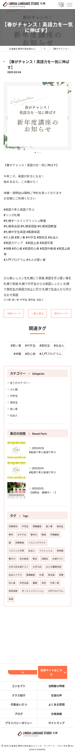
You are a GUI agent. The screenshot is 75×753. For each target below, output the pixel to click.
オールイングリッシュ (33, 590)
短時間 (60, 550)
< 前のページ (14, 313)
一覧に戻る (37, 313)
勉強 (44, 534)
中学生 (23, 299)
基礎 (35, 582)
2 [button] (37, 152)
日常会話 (24, 582)
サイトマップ (56, 723)
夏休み (34, 534)
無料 (11, 534)
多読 (44, 582)
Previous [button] (7, 117)
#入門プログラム (51, 353)
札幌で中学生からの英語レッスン (41, 283)
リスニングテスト (37, 542)
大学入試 (37, 566)
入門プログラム (55, 590)
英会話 (51, 574)
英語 (11, 598)
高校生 (31, 299)
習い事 (15, 299)
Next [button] (67, 117)
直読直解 (13, 590)
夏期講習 (37, 526)
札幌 (41, 574)
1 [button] (35, 152)
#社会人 (59, 345)
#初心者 (30, 353)
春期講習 (30, 574)
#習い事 (16, 345)
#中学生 (30, 345)
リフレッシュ (45, 550)
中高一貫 (54, 582)
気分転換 (24, 558)
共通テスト (57, 558)
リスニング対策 (16, 550)
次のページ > (61, 313)
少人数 (7, 299)
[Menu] (69, 5)
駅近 (35, 558)
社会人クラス (15, 574)
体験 (61, 574)
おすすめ (21, 534)
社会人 (40, 299)
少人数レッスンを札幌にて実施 (24, 278)
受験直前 (13, 526)
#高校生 (45, 345)
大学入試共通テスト (18, 566)
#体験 (17, 353)
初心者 (12, 582)
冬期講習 (54, 534)
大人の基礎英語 (53, 566)
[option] (37, 116)
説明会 (45, 558)
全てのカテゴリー (20, 383)
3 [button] (40, 152)
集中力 (12, 558)
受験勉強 (19, 542)
